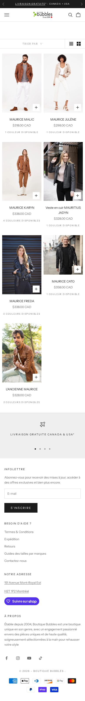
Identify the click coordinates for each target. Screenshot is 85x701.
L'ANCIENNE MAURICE (22, 389)
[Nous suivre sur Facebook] (6, 658)
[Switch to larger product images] (71, 43)
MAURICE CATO (63, 281)
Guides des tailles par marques (25, 554)
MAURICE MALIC (22, 119)
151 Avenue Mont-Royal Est (22, 583)
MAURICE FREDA (22, 301)
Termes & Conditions (19, 532)
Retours (9, 546)
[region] (42, 431)
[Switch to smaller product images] (79, 43)
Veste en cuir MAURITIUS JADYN (63, 210)
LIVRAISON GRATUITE (30, 3)
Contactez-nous (15, 561)
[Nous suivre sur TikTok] (40, 658)
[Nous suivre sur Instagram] (18, 658)
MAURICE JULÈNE (63, 119)
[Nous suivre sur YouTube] (29, 658)
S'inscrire (21, 508)
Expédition (11, 539)
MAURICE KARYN (21, 208)
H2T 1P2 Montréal (16, 591)
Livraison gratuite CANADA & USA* (42, 434)
